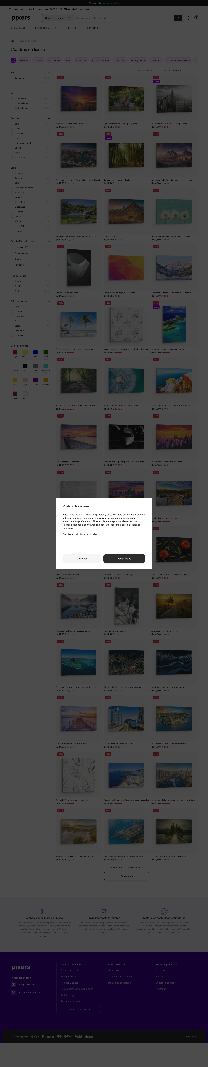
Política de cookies (87, 534)
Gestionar (82, 558)
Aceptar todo (124, 558)
